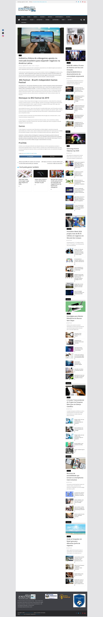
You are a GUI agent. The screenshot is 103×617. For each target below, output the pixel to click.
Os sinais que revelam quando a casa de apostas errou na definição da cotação (78, 173)
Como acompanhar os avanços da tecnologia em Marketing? (78, 268)
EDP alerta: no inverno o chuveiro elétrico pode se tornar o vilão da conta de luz (52, 162)
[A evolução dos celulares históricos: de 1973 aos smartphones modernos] (69, 494)
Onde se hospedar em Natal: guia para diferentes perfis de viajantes (74, 542)
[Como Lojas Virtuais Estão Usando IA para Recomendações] (69, 349)
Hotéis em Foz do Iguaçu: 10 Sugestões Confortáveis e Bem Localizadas (79, 567)
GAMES (30, 65)
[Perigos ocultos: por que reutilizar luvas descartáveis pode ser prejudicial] (69, 422)
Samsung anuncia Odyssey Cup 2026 (73, 150)
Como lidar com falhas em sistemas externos (78, 370)
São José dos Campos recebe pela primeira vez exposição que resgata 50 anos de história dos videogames (57, 183)
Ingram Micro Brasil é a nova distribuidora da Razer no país (41, 181)
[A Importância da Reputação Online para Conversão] (69, 342)
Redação (21, 65)
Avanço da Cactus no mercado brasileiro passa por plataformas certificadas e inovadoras (79, 182)
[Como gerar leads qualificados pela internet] (69, 335)
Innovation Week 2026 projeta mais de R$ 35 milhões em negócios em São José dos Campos (75, 234)
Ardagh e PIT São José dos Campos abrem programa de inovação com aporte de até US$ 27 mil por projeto (78, 252)
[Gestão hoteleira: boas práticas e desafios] (69, 575)
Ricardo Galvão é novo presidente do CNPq (78, 444)
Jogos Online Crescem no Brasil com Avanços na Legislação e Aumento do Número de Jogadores (79, 198)
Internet (68, 313)
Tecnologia (24, 19)
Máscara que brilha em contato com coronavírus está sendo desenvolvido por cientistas (29, 162)
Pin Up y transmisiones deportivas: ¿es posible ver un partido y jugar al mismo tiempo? (79, 207)
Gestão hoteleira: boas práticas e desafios (78, 574)
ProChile (33, 65)
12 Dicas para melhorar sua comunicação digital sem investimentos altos (79, 356)
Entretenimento (59, 16)
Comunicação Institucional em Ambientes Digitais (78, 363)
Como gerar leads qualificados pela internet (77, 335)
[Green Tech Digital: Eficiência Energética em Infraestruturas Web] (69, 293)
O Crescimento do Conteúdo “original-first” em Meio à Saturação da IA (79, 260)
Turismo (47, 19)
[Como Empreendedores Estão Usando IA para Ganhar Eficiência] (69, 117)
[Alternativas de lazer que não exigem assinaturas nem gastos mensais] (69, 377)
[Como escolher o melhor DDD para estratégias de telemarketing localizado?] (69, 509)
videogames (37, 65)
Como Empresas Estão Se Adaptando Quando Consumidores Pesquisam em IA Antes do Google (79, 98)
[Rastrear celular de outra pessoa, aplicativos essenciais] (69, 516)
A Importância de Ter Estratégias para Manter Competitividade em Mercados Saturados (79, 124)
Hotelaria (23, 22)
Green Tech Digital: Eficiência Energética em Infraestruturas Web (79, 292)
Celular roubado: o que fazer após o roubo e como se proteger (79, 501)
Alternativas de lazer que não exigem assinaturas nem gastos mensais (79, 376)
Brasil (22, 16)
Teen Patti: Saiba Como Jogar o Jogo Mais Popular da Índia (24, 182)
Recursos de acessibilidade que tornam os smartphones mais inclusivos (75, 476)
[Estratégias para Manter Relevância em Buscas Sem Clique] (75, 306)
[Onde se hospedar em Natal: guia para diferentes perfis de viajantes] (75, 529)
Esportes (68, 16)
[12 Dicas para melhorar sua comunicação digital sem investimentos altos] (69, 356)
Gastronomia (55, 19)
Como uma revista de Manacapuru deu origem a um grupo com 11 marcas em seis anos (79, 89)
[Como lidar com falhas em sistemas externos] (69, 370)
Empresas (50, 16)
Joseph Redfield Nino (27, 153)
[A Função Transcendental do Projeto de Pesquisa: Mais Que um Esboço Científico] (75, 390)
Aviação (31, 19)
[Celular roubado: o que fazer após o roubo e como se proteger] (69, 502)
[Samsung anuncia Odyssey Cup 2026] (75, 139)
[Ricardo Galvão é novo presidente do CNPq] (69, 444)
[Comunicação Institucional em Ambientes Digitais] (69, 364)
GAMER (26, 65)
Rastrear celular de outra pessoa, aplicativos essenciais (79, 515)
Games (20, 55)
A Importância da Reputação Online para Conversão (79, 342)
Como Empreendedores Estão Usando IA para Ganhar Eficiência (79, 116)
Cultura (69, 19)
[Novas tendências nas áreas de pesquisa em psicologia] (69, 430)
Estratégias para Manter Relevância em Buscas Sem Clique (75, 318)
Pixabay (35, 153)
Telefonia (68, 470)
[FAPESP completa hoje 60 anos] (69, 450)
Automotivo (39, 19)
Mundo (35, 16)
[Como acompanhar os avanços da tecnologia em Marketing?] (69, 269)
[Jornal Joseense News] (19, 19)
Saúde (63, 19)
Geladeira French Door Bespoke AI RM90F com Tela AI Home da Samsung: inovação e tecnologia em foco (79, 277)
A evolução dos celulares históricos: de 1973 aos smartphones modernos (79, 494)
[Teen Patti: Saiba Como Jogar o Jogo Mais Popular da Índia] (25, 170)
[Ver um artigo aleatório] (84, 19)
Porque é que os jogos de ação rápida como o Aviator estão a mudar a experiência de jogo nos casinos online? (79, 165)
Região (28, 16)
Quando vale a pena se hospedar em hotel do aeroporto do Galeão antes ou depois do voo (79, 581)
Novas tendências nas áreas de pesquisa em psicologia (78, 429)
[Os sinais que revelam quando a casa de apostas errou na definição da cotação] (69, 174)
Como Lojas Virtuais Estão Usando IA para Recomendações (78, 349)
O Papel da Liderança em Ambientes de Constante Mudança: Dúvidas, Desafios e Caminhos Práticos (79, 108)
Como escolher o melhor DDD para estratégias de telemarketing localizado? (79, 508)
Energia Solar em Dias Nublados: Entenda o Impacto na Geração (78, 285)
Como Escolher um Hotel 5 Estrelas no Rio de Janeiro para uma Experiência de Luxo (79, 558)
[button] (24, 17)
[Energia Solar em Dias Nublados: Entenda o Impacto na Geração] (69, 286)
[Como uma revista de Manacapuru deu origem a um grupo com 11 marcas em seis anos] (69, 90)
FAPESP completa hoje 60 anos (79, 450)
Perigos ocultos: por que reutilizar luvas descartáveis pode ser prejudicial (79, 421)
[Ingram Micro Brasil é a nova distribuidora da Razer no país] (41, 170)
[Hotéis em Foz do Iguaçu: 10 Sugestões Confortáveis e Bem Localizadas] (69, 568)
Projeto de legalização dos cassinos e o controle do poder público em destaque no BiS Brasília (79, 190)
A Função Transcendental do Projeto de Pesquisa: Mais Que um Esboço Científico (75, 403)
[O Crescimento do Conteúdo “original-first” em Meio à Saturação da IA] (69, 261)
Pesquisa (68, 397)
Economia (42, 16)
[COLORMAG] (27, 594)
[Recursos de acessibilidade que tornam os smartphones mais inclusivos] (75, 463)
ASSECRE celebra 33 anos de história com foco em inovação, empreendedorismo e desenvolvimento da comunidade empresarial (75, 70)
